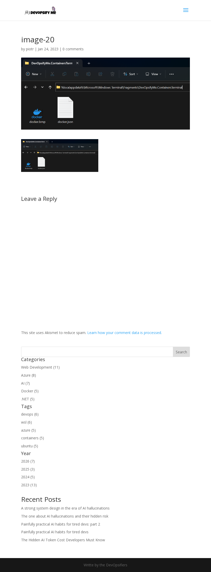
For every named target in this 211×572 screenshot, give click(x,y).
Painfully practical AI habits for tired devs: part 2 (60, 524)
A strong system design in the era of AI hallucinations (65, 508)
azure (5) (28, 430)
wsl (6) (26, 422)
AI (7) (25, 383)
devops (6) (30, 414)
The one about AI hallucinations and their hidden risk (64, 516)
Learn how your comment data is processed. (124, 332)
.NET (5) (27, 398)
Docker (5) (30, 390)
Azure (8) (28, 375)
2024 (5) (28, 476)
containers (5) (32, 437)
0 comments (73, 48)
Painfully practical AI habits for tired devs (55, 531)
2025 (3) (28, 469)
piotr (30, 48)
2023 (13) (29, 484)
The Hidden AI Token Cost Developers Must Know (63, 539)
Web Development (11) (40, 367)
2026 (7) (28, 461)
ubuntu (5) (29, 445)
